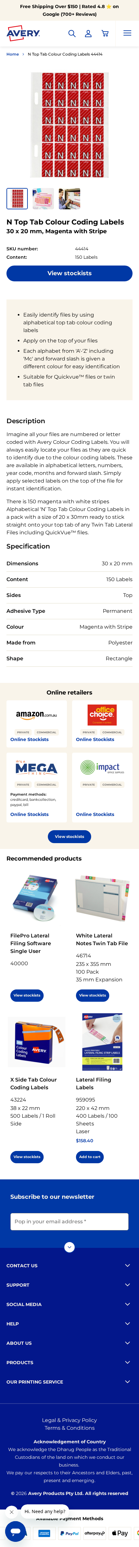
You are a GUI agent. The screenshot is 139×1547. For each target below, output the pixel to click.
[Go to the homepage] (23, 34)
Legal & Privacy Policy (69, 1420)
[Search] (72, 33)
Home (12, 54)
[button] (17, 198)
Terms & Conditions (70, 1428)
